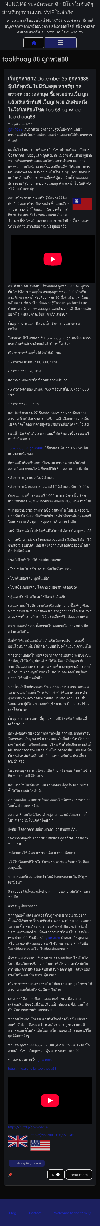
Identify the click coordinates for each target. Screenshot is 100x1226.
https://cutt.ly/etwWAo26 (28, 1127)
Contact (35, 1213)
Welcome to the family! (72, 1213)
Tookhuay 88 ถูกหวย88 (26, 448)
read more (79, 1174)
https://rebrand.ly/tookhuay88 (32, 1068)
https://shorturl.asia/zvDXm (52, 1135)
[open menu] (61, 42)
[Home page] (33, 42)
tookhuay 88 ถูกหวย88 (27, 1163)
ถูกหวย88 (15, 129)
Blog (12, 1213)
